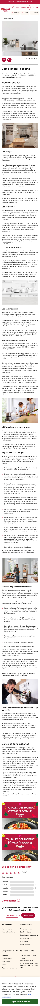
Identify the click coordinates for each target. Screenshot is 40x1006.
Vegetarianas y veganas (9, 968)
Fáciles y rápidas (7, 958)
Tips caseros (24, 941)
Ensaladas (5, 955)
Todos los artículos (26, 929)
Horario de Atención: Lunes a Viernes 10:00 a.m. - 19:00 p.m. (29, 965)
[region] (20, 991)
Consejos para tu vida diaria (29, 935)
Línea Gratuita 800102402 (28, 955)
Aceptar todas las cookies (20, 1002)
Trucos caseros (25, 944)
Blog (26, 12)
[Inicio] (5, 10)
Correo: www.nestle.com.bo (26, 959)
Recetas (16, 12)
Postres (4, 965)
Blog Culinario (8, 18)
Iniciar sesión (12, 915)
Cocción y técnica (25, 932)
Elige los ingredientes (8, 932)
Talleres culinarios (25, 938)
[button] (4, 59)
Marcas (36, 12)
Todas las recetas (7, 929)
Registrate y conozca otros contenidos (20, 2)
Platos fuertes (6, 962)
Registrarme (28, 915)
